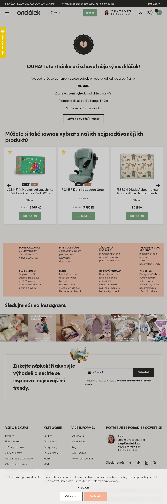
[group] (30, 185)
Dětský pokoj (50, 447)
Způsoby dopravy (14, 447)
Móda (47, 464)
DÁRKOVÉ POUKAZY (110, 271)
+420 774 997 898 (129, 446)
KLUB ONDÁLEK (27, 271)
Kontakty (9, 436)
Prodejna (145, 271)
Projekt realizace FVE (82, 459)
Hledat (90, 13)
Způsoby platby (13, 453)
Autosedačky (50, 442)
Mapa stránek (78, 442)
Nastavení (83, 487)
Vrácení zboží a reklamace (19, 459)
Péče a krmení (51, 453)
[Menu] (7, 13)
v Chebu (154, 274)
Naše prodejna (13, 442)
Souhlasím (96, 496)
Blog (73, 447)
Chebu (157, 264)
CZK (155, 4)
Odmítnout (71, 496)
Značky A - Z (77, 436)
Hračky (47, 459)
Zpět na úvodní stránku (83, 118)
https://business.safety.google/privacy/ (97, 481)
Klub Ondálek (78, 453)
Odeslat (143, 372)
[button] (30, 213)
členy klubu (29, 251)
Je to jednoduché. (105, 4)
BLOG (62, 271)
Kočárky (48, 436)
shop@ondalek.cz (129, 443)
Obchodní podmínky (16, 464)
